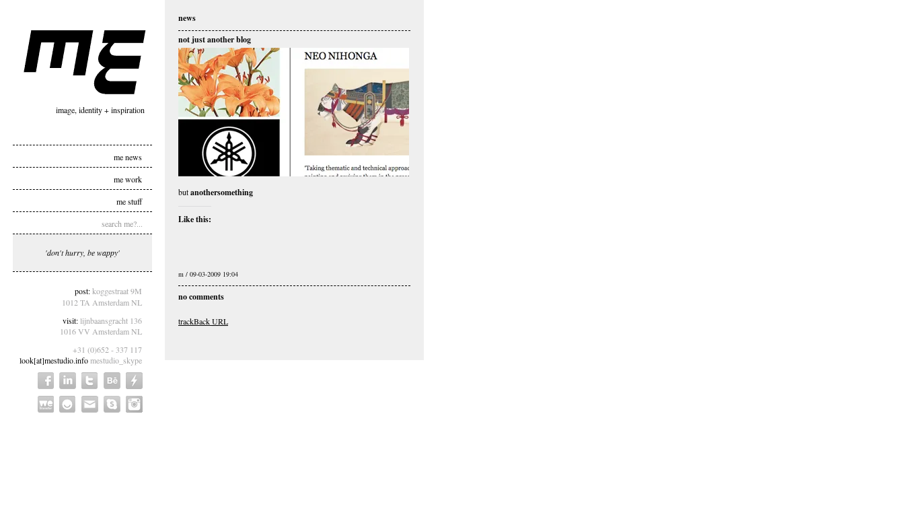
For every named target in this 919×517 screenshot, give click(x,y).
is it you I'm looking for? (67, 404)
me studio (85, 62)
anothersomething (221, 192)
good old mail (89, 404)
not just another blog (214, 39)
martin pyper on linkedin (67, 380)
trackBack (203, 321)
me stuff (129, 201)
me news (128, 156)
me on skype (112, 404)
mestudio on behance (112, 380)
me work (128, 178)
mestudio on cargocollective (134, 380)
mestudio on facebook (46, 380)
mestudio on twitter (89, 380)
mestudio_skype (116, 360)
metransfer (46, 404)
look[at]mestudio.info (54, 360)
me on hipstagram (134, 404)
